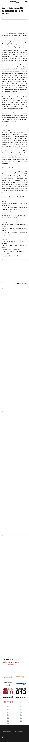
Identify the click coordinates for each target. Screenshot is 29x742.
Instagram (2, 737)
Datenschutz (4, 733)
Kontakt (15, 731)
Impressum (20, 731)
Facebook (5, 737)
